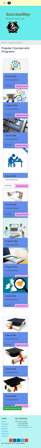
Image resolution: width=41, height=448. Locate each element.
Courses (4, 426)
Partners (4, 429)
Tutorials (4, 431)
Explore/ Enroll (21, 86)
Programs (5, 424)
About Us (5, 434)
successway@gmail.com (24, 427)
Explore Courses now (12, 408)
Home (4, 43)
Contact (4, 436)
